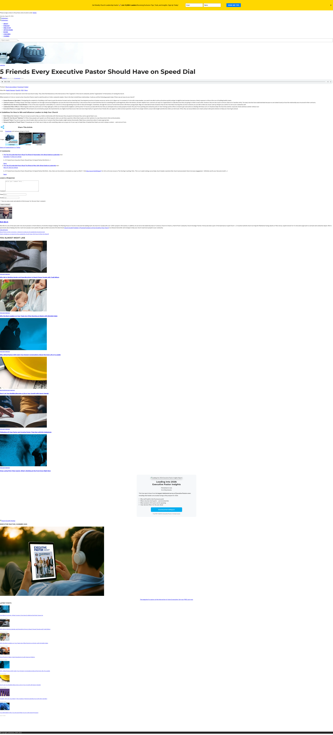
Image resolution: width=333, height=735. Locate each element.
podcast (2, 274)
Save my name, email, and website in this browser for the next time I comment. (24, 201)
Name (1, 194)
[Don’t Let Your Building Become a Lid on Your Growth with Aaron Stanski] (23, 388)
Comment (2, 191)
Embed (26, 87)
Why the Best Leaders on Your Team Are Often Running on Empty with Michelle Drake (28, 316)
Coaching (6, 34)
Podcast (6, 25)
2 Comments (17, 78)
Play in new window (11, 87)
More (26, 90)
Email (1, 197)
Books (5, 32)
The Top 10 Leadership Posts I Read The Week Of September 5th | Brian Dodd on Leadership (31, 154)
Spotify (18, 90)
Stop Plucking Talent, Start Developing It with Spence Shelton (17, 657)
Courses (6, 36)
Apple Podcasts (10, 90)
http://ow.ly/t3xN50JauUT (93, 171)
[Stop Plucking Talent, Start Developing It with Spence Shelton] (5, 654)
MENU (35, 13)
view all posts (4, 230)
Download (21, 87)
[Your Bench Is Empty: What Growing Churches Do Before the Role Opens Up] (5, 612)
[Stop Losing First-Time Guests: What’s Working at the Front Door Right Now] (23, 466)
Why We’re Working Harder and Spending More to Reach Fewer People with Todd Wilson (29, 277)
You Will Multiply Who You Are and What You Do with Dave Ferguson (19, 712)
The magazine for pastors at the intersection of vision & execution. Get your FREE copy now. (166, 599)
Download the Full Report (166, 509)
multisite (2, 390)
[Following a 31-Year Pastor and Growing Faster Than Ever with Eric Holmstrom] (23, 427)
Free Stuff (7, 28)
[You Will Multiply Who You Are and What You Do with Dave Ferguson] (5, 709)
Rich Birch (4, 78)
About (5, 23)
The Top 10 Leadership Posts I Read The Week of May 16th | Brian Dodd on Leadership (29, 165)
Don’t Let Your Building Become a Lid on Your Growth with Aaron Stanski (24, 393)
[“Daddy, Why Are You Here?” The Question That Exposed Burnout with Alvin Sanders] (5, 695)
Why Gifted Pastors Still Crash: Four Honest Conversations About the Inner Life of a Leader (30, 355)
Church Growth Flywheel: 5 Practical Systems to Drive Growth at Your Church (86, 227)
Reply (5, 163)
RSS (22, 90)
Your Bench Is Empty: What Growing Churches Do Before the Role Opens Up (21, 615)
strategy (2, 65)
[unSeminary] (4, 18)
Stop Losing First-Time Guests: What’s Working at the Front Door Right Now (25, 471)
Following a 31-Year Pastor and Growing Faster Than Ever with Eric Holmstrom (25, 432)
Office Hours (8, 30)
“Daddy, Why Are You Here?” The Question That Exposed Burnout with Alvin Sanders (23, 698)
